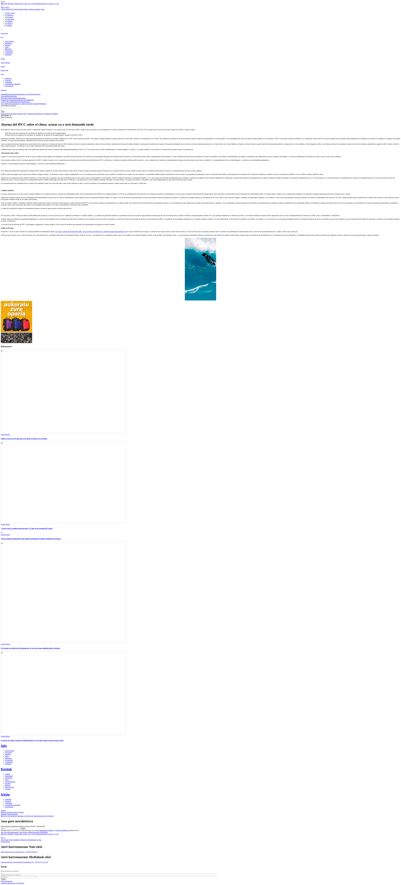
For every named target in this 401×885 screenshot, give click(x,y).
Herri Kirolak (9, 787)
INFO (3, 7)
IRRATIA (4, 4)
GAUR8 (33, 4)
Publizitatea (42, 104)
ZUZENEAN (9, 816)
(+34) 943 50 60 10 (30, 852)
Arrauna (7, 789)
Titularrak (23, 840)
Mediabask (15, 102)
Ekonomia (8, 43)
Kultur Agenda (4, 70)
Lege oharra (22, 104)
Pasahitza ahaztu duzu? (8, 883)
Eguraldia (4, 96)
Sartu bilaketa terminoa (8, 105)
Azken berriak (5, 9)
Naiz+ (7, 47)
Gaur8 (10, 102)
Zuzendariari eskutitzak (12, 84)
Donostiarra (9, 51)
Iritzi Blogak (9, 86)
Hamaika (27, 102)
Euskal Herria (9, 41)
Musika (3, 94)
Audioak (15, 98)
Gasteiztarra (9, 53)
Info (12, 9)
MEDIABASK (42, 4)
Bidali (23, 828)
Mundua (8, 45)
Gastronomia (15, 94)
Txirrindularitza (10, 782)
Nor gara (4, 104)
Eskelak (9, 96)
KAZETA (50, 4)
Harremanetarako (12, 104)
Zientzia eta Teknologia (27, 94)
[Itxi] (2, 873)
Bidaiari (31, 100)
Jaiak (42, 9)
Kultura (25, 9)
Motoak (7, 785)
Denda (14, 96)
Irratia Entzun (9, 100)
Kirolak (20, 9)
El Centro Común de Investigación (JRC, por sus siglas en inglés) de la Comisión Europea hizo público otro (90, 231)
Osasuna (37, 94)
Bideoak (3, 98)
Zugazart (8, 80)
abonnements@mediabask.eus (23, 862)
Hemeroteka (22, 98)
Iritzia (16, 9)
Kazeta (21, 102)
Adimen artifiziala (35, 9)
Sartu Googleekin (6, 881)
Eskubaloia (8, 778)
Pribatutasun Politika (46, 830)
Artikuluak (8, 82)
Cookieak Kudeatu (32, 104)
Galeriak (9, 98)
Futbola (7, 774)
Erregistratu (20, 883)
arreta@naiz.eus (18, 852)
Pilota (7, 780)
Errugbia (8, 783)
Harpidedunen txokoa (34, 840)
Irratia (3, 100)
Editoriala (8, 78)
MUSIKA (11, 4)
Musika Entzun (24, 100)
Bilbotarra (8, 49)
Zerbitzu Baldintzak (62, 830)
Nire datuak (5, 840)
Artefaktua (3, 90)
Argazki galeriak (12, 812)
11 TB (56, 4)
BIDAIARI (18, 4)
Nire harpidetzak (14, 840)
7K (29, 4)
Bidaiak (8, 94)
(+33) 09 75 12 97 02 (41, 862)
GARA (25, 4)
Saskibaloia (9, 776)
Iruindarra (8, 54)
